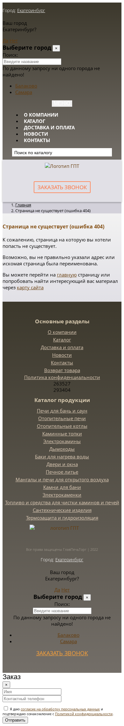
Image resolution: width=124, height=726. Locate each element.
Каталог (34, 121)
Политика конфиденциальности (62, 377)
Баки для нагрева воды (62, 456)
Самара (23, 92)
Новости (36, 134)
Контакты (37, 140)
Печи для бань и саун (62, 410)
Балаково (26, 86)
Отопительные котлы (62, 426)
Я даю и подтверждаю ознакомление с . (58, 711)
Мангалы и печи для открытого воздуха (62, 479)
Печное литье (62, 472)
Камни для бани (62, 487)
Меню (62, 103)
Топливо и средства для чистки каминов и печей (62, 502)
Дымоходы (62, 449)
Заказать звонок (62, 187)
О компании (41, 114)
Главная (23, 205)
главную (67, 274)
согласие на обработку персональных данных (60, 709)
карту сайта (30, 287)
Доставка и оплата (49, 127)
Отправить (15, 720)
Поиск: (10, 55)
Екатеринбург (31, 10)
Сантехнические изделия (62, 510)
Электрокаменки (62, 495)
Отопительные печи (62, 418)
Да (5, 40)
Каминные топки (62, 433)
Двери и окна (62, 464)
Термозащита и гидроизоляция (62, 517)
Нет (14, 40)
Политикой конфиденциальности (84, 713)
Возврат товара (62, 370)
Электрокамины (62, 441)
